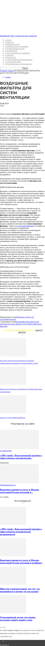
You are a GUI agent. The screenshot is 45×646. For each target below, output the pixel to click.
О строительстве (13, 62)
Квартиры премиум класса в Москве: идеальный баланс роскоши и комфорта (21, 561)
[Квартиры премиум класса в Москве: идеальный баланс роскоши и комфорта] (19, 483)
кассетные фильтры (25, 226)
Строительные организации (18, 64)
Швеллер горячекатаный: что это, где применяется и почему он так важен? (20, 590)
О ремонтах (10, 57)
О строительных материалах (18, 60)
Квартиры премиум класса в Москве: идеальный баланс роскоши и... (19, 491)
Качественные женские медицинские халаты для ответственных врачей (21, 324)
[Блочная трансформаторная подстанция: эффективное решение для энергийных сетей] (13, 356)
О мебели (9, 55)
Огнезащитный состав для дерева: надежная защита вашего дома (18, 618)
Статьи (8, 40)
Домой (3, 71)
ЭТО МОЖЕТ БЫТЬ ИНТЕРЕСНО (18, 330)
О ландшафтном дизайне (17, 53)
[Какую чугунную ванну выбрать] (13, 413)
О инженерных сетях (14, 49)
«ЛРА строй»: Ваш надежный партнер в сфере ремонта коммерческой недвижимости (21, 532)
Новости (9, 42)
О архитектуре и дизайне (16, 47)
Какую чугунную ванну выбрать (12, 418)
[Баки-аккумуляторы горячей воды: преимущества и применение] (13, 384)
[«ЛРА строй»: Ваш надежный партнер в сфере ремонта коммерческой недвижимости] (19, 448)
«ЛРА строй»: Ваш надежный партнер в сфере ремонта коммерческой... (21, 456)
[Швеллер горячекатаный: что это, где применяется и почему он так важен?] (13, 584)
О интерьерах (11, 51)
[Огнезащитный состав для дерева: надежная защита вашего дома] (13, 613)
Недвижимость (12, 44)
